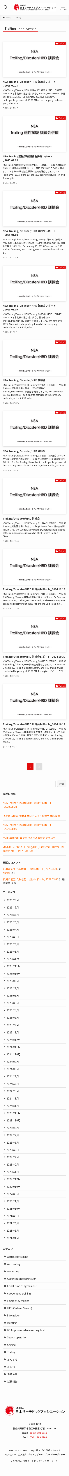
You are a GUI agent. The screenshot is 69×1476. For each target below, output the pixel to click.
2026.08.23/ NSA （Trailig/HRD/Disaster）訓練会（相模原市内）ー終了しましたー (34, 849)
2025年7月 (12, 988)
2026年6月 (12, 915)
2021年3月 (12, 1230)
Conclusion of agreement (22, 1286)
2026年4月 (12, 929)
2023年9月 (12, 1128)
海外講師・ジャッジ (51, 1450)
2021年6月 (12, 1223)
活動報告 (12, 1381)
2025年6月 (12, 995)
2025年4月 (12, 1010)
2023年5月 (12, 1150)
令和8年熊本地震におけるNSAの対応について (29, 838)
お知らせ (12, 1359)
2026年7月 (12, 907)
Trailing (11, 1352)
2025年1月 (12, 1032)
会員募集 (22, 1454)
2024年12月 (13, 1040)
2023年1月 (12, 1172)
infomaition (13, 1315)
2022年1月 (12, 1201)
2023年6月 (12, 1142)
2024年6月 (12, 1084)
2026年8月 (12, 900)
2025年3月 (12, 1017)
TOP (11, 1450)
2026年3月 (12, 937)
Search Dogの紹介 (31, 1450)
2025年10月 (13, 973)
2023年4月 (12, 1157)
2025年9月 (12, 981)
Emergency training (18, 1301)
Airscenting (13, 1264)
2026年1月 (12, 951)
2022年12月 (13, 1179)
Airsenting (13, 1271)
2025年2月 (12, 1025)
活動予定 (12, 1374)
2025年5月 (12, 1003)
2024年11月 (13, 1047)
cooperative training (19, 1293)
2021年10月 (13, 1208)
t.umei (6, 873)
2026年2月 (12, 944)
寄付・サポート (36, 1454)
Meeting (12, 1323)
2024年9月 (12, 1061)
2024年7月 (12, 1076)
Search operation (17, 1337)
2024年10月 (13, 1054)
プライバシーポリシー (55, 1454)
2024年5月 (12, 1091)
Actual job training (17, 1256)
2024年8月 (12, 1069)
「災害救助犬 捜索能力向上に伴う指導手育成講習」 (33, 816)
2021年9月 (12, 1216)
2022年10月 (13, 1186)
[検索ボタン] (5, 7)
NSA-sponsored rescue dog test (26, 1330)
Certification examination (21, 1278)
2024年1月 (12, 1106)
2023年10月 (13, 1120)
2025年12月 (13, 959)
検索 (61, 784)
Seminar (11, 1345)
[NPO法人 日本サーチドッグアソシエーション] (34, 7)
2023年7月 (12, 1135)
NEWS (17, 1450)
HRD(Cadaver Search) (19, 1308)
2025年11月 (13, 966)
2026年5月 (12, 922)
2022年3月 (12, 1194)
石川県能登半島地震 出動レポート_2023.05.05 (30, 869)
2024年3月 (12, 1098)
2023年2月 (12, 1164)
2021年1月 (12, 1238)
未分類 (11, 1367)
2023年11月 (13, 1113)
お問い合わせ (10, 1454)
